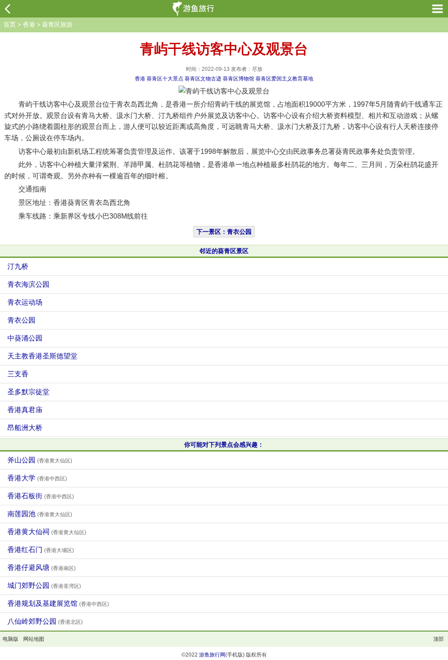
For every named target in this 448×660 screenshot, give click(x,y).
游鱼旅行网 (212, 655)
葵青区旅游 (57, 24)
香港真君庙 (24, 409)
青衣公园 (21, 320)
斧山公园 (39, 460)
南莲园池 (39, 514)
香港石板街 (40, 496)
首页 (10, 24)
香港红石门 (40, 549)
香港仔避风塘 (41, 567)
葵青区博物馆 (238, 79)
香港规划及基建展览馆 (58, 603)
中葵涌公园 (24, 338)
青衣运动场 (24, 302)
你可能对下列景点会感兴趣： (224, 444)
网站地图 (33, 639)
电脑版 (10, 639)
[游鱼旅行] (194, 8)
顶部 (438, 639)
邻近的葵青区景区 (224, 250)
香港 (29, 24)
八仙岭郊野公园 (45, 621)
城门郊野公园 (44, 585)
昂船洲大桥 (24, 427)
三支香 (17, 374)
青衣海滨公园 (28, 284)
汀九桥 (17, 266)
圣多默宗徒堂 (28, 392)
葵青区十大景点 (165, 79)
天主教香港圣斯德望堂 (42, 356)
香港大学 (37, 478)
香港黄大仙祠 (46, 531)
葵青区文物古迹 (203, 79)
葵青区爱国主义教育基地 (284, 79)
